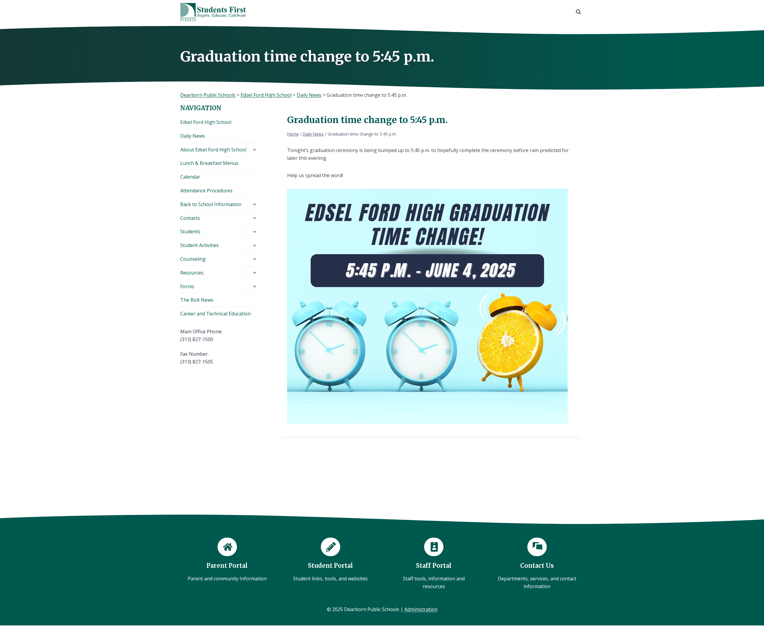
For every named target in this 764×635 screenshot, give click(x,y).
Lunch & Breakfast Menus (209, 163)
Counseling (193, 259)
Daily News (192, 136)
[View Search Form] (578, 12)
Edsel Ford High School (205, 122)
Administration (421, 609)
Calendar (190, 177)
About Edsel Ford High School (213, 149)
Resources (192, 272)
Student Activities (199, 245)
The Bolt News (196, 300)
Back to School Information (210, 204)
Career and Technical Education (215, 313)
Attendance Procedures (206, 190)
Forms (187, 286)
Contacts (190, 218)
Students (190, 231)
